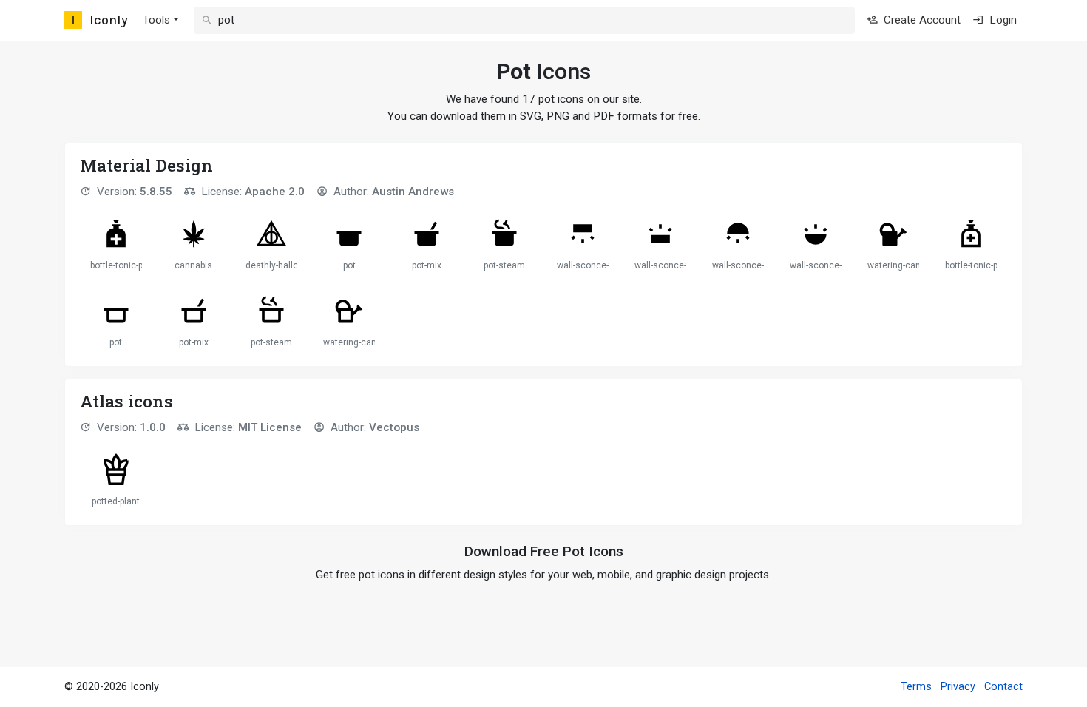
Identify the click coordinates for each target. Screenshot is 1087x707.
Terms (916, 686)
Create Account (921, 20)
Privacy (958, 686)
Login (1001, 20)
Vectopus (394, 427)
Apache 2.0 (275, 191)
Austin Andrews (413, 191)
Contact (1003, 686)
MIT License (270, 427)
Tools (156, 20)
